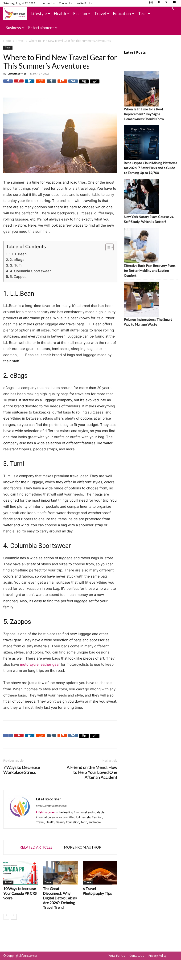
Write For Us (84, 3)
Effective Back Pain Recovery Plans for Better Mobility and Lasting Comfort (150, 270)
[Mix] (62, 84)
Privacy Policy (157, 956)
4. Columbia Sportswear (30, 271)
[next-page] (14, 917)
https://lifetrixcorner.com (51, 805)
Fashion (80, 13)
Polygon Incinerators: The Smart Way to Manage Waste (148, 321)
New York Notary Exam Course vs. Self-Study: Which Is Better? (149, 219)
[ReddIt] (40, 84)
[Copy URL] (94, 84)
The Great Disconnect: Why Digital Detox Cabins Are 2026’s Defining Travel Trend (60, 897)
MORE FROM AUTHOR (82, 847)
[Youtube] (174, 3)
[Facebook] (8, 84)
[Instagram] (150, 3)
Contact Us (65, 3)
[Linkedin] (29, 84)
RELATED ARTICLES (36, 847)
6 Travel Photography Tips (97, 890)
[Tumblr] (51, 84)
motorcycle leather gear (40, 664)
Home (7, 41)
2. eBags (17, 259)
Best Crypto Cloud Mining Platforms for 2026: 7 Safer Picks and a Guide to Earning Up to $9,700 (150, 168)
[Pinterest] (158, 3)
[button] (172, 8)
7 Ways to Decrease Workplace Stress (21, 770)
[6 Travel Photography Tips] (100, 873)
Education (122, 13)
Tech (142, 13)
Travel (100, 13)
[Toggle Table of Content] (107, 247)
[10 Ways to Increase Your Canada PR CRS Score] (20, 873)
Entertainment (41, 27)
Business (13, 27)
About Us (48, 3)
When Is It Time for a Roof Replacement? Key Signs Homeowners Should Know (144, 114)
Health (60, 13)
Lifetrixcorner (17, 73)
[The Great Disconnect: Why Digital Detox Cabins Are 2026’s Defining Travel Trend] (60, 873)
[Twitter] (166, 3)
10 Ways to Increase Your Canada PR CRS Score (20, 893)
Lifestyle (39, 13)
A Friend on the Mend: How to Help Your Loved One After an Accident (92, 772)
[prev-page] (6, 917)
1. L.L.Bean (18, 254)
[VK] (73, 84)
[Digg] (84, 84)
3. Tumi (16, 265)
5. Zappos (18, 276)
